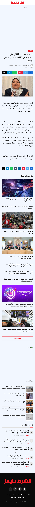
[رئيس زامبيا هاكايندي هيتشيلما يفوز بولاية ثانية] (29, 403)
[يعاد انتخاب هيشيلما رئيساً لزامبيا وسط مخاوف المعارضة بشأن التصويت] (29, 410)
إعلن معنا (21, 497)
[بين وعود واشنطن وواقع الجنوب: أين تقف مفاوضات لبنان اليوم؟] (17, 245)
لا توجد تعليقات (28, 67)
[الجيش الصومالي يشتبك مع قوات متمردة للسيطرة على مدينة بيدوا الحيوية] (29, 389)
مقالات (30, 50)
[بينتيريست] (20, 72)
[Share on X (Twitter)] (25, 72)
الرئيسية (27, 494)
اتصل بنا (13, 497)
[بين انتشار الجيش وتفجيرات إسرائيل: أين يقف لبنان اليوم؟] (17, 220)
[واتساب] (14, 72)
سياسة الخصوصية (18, 494)
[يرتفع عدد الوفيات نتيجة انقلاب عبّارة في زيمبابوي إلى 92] (29, 396)
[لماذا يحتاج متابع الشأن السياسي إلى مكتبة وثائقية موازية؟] (17, 188)
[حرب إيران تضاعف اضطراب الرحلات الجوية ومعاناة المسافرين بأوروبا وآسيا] (17, 318)
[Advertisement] (17, 28)
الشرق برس (26, 65)
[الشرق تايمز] (17, 2)
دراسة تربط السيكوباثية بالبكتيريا (18, 456)
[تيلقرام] (9, 72)
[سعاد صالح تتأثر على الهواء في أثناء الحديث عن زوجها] (17, 86)
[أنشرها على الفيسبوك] (30, 72)
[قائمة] (32, 3)
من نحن (9, 494)
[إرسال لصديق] (4, 72)
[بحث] (3, 3)
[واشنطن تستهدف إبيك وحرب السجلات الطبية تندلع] (29, 417)
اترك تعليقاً (17, 338)
